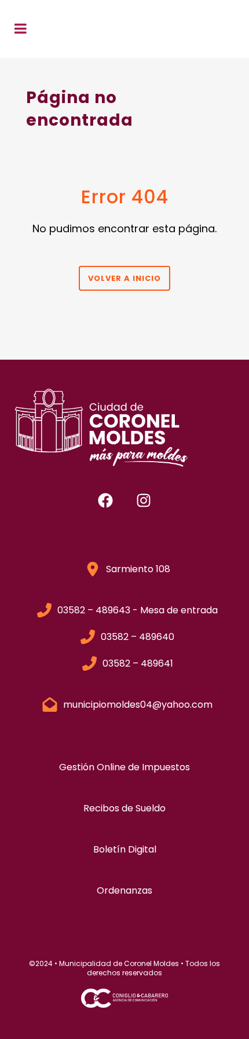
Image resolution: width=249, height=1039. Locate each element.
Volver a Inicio (124, 278)
